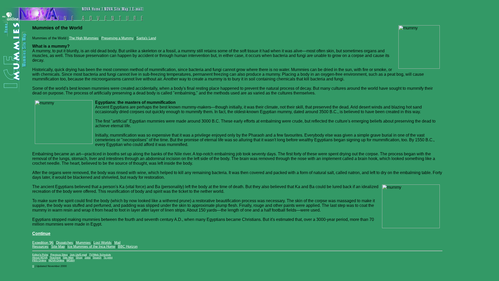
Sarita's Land (146, 38)
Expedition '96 (42, 243)
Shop (79, 257)
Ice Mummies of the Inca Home (91, 246)
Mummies (83, 243)
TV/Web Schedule (100, 254)
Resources (40, 246)
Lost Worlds (102, 243)
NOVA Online (56, 260)
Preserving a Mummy (117, 38)
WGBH (71, 260)
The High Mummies (84, 38)
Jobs (87, 257)
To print (108, 257)
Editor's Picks (40, 254)
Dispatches (64, 243)
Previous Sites (59, 254)
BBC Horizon (127, 246)
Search (97, 257)
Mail (117, 243)
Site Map (58, 246)
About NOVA (39, 257)
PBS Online (39, 260)
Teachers (55, 257)
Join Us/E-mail (78, 254)
